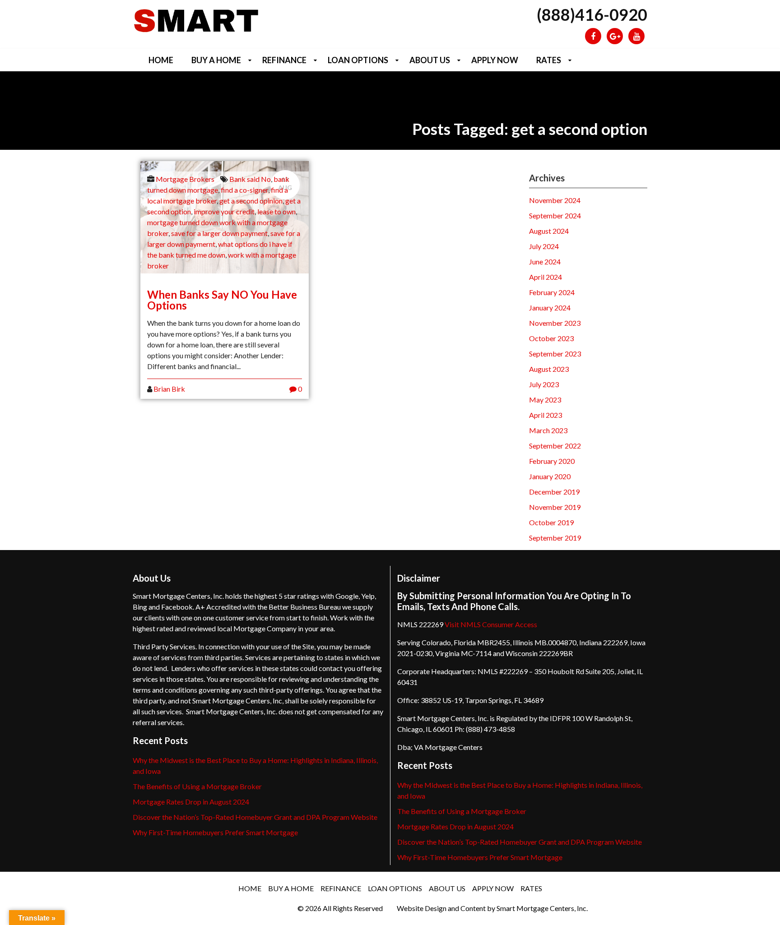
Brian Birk (169, 388)
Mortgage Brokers (185, 179)
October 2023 (551, 338)
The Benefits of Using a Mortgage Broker (197, 786)
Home (161, 60)
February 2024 (552, 292)
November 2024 (554, 200)
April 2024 (545, 277)
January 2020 (550, 476)
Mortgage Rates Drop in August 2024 (191, 801)
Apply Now (494, 60)
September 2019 (555, 537)
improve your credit (224, 211)
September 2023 (555, 353)
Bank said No (250, 179)
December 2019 (554, 491)
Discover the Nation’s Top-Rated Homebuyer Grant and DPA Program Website (255, 817)
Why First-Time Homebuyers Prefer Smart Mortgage (215, 832)
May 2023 (545, 399)
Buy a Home (216, 60)
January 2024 (550, 307)
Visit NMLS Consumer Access (491, 624)
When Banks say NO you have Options (222, 300)
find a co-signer (244, 189)
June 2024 (545, 261)
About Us (429, 60)
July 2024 (544, 246)
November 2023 (554, 323)
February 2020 (552, 461)
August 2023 (549, 369)
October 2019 (551, 522)
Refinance (284, 60)
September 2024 (555, 215)
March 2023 (548, 430)
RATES (548, 60)
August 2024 (549, 231)
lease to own (276, 211)
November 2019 (554, 507)
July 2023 (544, 384)
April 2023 (545, 415)
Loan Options (358, 60)
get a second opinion (251, 200)
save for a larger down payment (219, 233)
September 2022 (555, 445)
